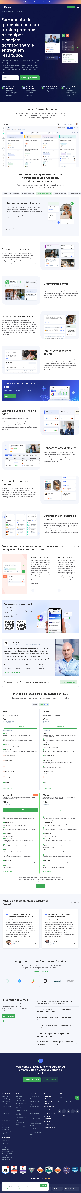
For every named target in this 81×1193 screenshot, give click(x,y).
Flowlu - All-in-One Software (8, 11)
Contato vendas (46, 7)
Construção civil (20, 1101)
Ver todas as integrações (40, 971)
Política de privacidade (47, 1117)
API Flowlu (32, 1099)
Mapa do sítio (33, 1137)
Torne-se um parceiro (48, 1097)
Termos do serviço (50, 1113)
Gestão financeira (7, 1104)
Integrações (47, 1110)
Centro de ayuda (8, 1016)
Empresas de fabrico (21, 1117)
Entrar (63, 7)
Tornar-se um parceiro (48, 1102)
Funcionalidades (21, 11)
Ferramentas (6, 1093)
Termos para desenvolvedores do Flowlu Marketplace (7, 1151)
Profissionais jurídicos (21, 1110)
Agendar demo (56, 7)
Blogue (31, 1104)
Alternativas (33, 1116)
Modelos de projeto (35, 1121)
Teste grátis (60, 727)
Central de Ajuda (34, 1096)
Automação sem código (44, 193)
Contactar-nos (49, 1124)
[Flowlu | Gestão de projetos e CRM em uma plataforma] (6, 7)
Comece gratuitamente (29, 78)
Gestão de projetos (7, 1099)
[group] (21, 929)
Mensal (35, 704)
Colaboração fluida (60, 193)
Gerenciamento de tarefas (11, 193)
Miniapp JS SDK (6, 1140)
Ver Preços (40, 886)
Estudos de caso (34, 1106)
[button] (8, 229)
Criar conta (71, 7)
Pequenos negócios (21, 1120)
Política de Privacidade (13, 1189)
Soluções (21, 7)
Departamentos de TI (21, 1103)
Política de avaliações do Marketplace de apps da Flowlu (8, 1157)
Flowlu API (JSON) (34, 1101)
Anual (43, 704)
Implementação (49, 1107)
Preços (34, 7)
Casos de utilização (35, 1118)
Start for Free (10, 396)
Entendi (43, 1185)
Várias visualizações (28, 193)
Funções (15, 7)
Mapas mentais (6, 1120)
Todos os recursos (7, 788)
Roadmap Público (49, 1128)
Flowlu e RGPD (48, 1121)
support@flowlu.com (64, 1116)
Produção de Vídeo (21, 1127)
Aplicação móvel (34, 1113)
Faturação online (6, 1106)
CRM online (5, 1096)
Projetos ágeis (5, 1113)
